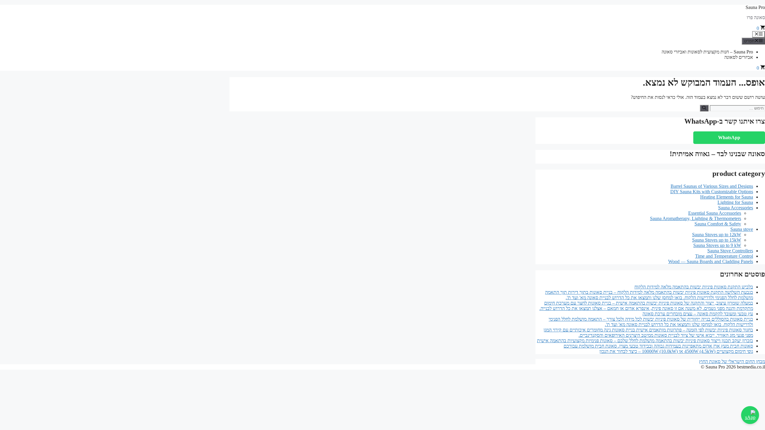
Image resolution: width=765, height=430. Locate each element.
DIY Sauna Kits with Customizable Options (711, 191)
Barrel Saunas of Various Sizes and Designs (712, 186)
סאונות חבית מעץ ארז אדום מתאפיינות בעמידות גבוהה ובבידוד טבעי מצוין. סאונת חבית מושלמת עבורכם (658, 345)
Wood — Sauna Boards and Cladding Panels (710, 261)
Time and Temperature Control (724, 256)
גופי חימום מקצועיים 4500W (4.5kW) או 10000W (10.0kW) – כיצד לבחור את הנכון (676, 351)
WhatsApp (729, 137)
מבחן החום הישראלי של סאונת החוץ (732, 361)
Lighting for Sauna (735, 202)
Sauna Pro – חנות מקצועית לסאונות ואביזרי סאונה (707, 51)
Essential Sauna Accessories (714, 213)
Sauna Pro (755, 7)
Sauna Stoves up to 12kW (716, 234)
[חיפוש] (704, 108)
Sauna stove (741, 229)
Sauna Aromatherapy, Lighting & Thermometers (695, 218)
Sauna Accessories (735, 207)
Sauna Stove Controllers (730, 250)
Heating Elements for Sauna (726, 196)
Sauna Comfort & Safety (717, 223)
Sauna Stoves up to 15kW (716, 239)
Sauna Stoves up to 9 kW (717, 245)
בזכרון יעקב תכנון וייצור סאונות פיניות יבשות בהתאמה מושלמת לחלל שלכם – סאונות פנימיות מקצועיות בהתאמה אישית (645, 340)
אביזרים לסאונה (738, 57)
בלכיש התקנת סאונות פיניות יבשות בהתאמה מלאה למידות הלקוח (693, 286)
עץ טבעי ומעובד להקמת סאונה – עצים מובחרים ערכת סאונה (697, 313)
